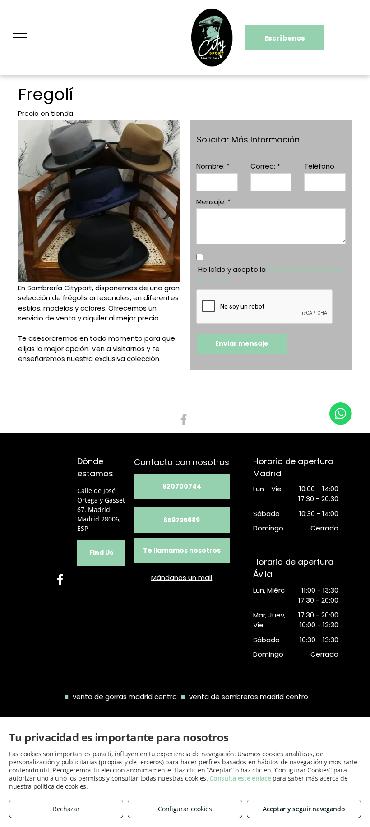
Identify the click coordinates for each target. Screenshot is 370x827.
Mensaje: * (213, 201)
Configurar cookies (185, 808)
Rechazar (66, 808)
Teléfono (319, 166)
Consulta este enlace (240, 778)
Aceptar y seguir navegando (304, 808)
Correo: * (265, 166)
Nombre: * (213, 166)
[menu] (20, 37)
